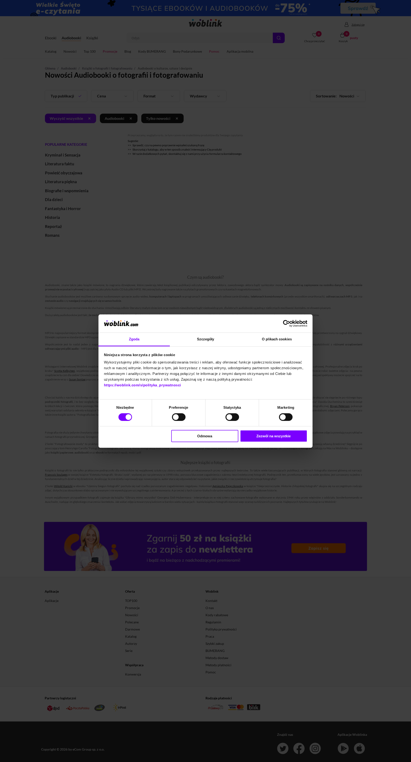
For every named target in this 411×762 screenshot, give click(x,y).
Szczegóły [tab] (205, 339)
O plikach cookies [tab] (277, 339)
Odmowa (204, 436)
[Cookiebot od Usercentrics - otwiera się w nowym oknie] (286, 323)
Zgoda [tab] (134, 339)
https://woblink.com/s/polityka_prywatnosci (142, 385)
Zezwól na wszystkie (273, 436)
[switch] (179, 417)
